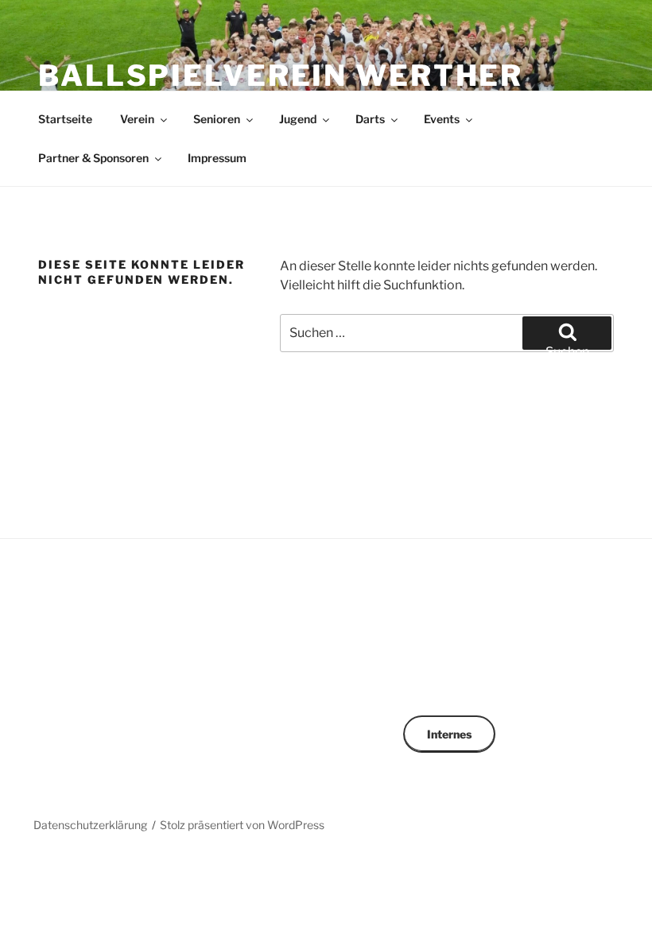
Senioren (216, 119)
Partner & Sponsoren (93, 158)
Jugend (297, 119)
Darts (370, 119)
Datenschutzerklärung (90, 824)
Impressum (217, 158)
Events (442, 119)
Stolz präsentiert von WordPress (242, 824)
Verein (137, 119)
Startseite (65, 119)
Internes (449, 734)
